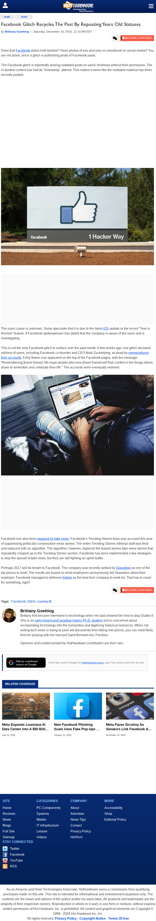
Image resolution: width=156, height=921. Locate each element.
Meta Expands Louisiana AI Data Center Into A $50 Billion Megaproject (26, 727)
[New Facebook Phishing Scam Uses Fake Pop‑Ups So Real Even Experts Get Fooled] (78, 706)
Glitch (31, 601)
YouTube (16, 860)
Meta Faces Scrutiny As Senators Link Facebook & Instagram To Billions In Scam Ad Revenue (127, 727)
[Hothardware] (78, 6)
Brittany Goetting (37, 611)
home (7, 17)
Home (7, 808)
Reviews (9, 813)
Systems (43, 813)
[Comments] (115, 38)
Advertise (77, 813)
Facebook (23, 50)
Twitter (15, 848)
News (24, 17)
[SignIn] (8, 5)
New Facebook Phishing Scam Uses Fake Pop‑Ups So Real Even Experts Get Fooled (77, 727)
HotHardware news (93, 662)
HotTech (76, 837)
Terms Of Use (118, 918)
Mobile (41, 819)
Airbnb (67, 577)
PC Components (49, 808)
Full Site (9, 831)
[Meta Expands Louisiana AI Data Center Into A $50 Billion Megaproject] (26, 706)
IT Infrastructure (48, 825)
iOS (106, 328)
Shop (108, 813)
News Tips (78, 819)
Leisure (42, 831)
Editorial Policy (115, 819)
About (74, 808)
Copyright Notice (92, 918)
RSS (13, 866)
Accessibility (113, 808)
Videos (42, 837)
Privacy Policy (80, 831)
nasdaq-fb (44, 601)
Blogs (7, 825)
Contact (76, 825)
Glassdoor (123, 568)
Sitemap (9, 837)
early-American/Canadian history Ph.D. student (68, 620)
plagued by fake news (53, 538)
